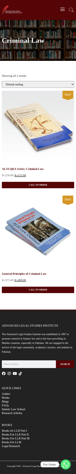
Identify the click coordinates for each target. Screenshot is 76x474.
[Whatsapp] (66, 464)
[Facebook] (4, 373)
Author (6, 393)
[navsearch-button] (71, 10)
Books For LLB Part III (16, 438)
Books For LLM (11, 442)
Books (5, 397)
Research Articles (12, 413)
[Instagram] (9, 373)
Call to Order (38, 185)
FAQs (5, 405)
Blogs (5, 401)
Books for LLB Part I (14, 430)
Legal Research (11, 446)
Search (65, 364)
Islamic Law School (13, 409)
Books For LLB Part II (15, 434)
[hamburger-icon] (62, 9)
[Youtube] (15, 373)
